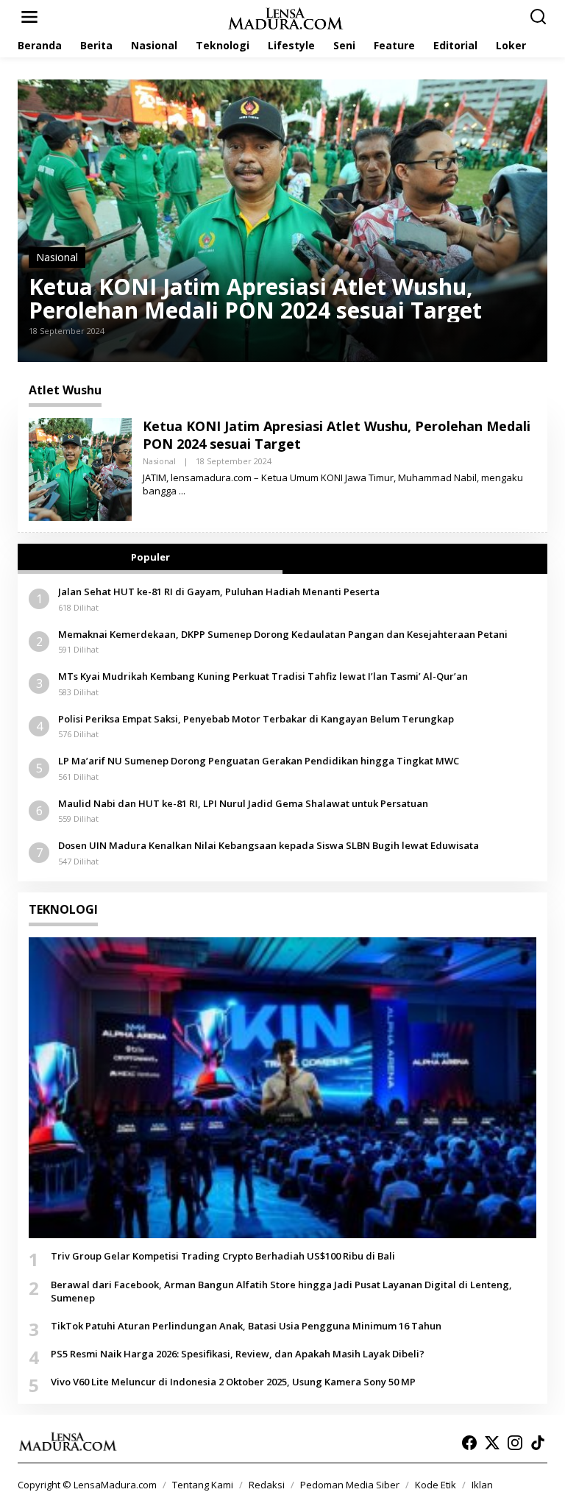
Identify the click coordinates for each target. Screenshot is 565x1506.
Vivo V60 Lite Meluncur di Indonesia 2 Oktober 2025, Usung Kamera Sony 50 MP (233, 1381)
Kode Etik (435, 1484)
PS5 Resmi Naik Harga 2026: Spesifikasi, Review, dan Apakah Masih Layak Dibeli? (237, 1353)
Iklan (482, 1484)
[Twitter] (492, 1442)
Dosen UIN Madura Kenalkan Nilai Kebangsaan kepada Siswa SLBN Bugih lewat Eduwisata (268, 845)
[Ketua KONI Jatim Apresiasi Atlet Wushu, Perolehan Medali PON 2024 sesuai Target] (182, 491)
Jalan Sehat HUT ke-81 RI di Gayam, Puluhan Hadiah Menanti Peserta (219, 591)
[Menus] (29, 17)
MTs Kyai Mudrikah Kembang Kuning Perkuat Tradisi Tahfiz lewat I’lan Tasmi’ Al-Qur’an (263, 676)
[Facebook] (469, 1442)
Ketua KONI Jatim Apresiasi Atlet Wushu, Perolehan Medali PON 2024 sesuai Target (255, 298)
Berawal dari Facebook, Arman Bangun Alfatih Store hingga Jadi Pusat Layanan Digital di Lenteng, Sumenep (281, 1291)
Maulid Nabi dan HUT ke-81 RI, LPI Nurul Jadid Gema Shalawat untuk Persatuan (243, 803)
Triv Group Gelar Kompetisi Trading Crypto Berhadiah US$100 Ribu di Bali (223, 1255)
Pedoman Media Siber (349, 1484)
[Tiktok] (537, 1442)
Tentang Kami (202, 1484)
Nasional (57, 257)
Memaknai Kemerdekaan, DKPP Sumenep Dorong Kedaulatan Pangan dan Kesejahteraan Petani (283, 634)
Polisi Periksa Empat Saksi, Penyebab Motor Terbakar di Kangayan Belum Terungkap (256, 718)
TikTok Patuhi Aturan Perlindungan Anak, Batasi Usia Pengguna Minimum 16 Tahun (246, 1325)
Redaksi (267, 1484)
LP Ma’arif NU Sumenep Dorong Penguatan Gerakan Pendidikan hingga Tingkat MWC (258, 760)
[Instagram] (515, 1442)
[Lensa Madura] (285, 17)
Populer (150, 557)
